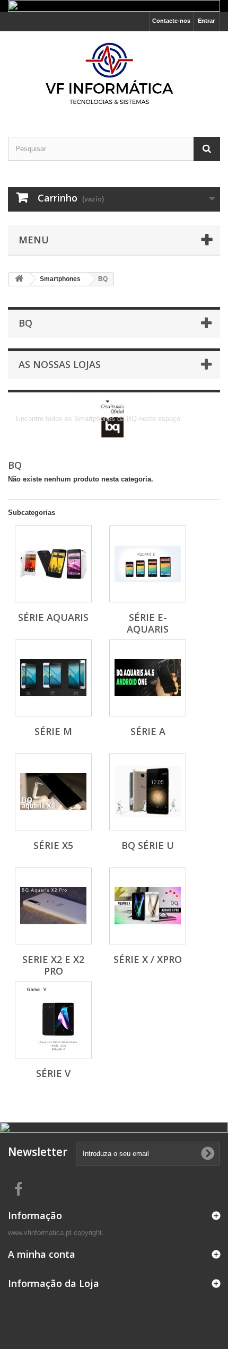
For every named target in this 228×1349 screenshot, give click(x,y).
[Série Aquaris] (53, 563)
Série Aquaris (53, 617)
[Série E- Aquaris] (147, 563)
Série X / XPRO (147, 959)
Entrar (206, 20)
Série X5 (53, 845)
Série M (53, 731)
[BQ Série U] (147, 792)
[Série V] (53, 1020)
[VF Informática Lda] (114, 74)
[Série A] (147, 678)
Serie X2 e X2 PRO (53, 965)
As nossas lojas (60, 364)
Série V (53, 1073)
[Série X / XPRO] (147, 906)
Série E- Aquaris (148, 623)
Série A (147, 731)
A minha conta (41, 1254)
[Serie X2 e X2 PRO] (53, 906)
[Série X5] (53, 792)
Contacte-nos (171, 20)
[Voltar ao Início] (19, 279)
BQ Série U (147, 845)
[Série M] (53, 678)
